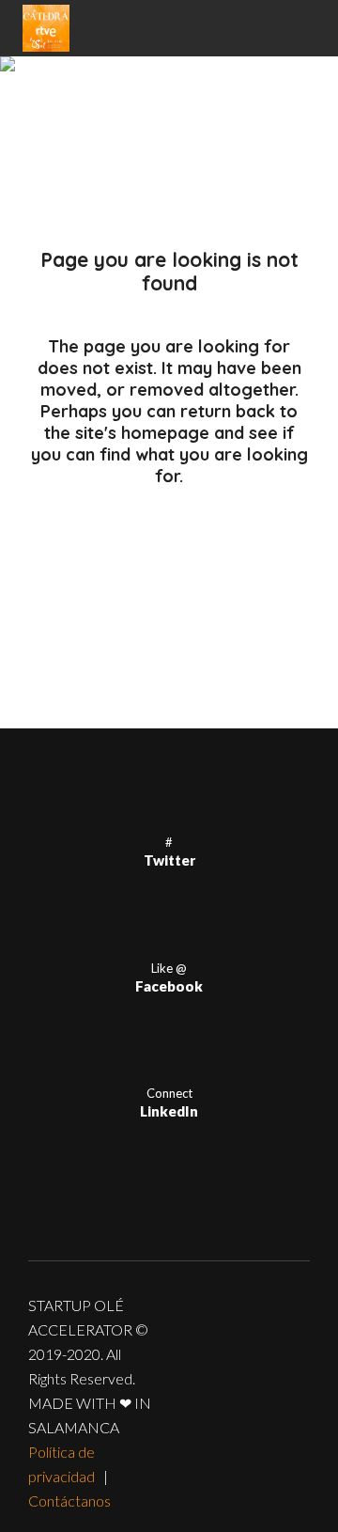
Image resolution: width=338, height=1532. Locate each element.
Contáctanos (69, 1500)
